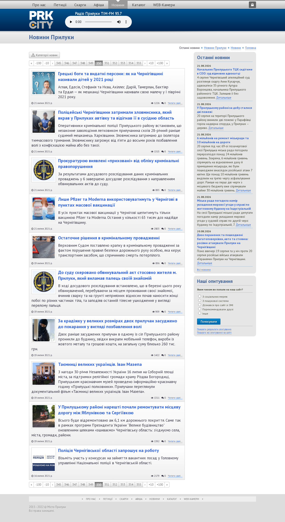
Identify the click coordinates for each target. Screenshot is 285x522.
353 (122, 63)
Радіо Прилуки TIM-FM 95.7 (98, 13)
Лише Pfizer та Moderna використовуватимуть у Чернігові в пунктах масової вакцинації (118, 202)
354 (130, 63)
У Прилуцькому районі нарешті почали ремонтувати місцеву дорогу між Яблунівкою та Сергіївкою (119, 410)
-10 (47, 63)
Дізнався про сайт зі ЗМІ (217, 305)
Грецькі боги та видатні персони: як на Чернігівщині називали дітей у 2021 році (110, 76)
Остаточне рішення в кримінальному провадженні (109, 238)
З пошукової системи (215, 300)
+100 (160, 63)
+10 (151, 63)
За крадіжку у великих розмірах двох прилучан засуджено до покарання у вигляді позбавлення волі (117, 323)
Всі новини (204, 269)
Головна (250, 48)
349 (90, 63)
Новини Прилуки (215, 48)
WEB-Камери (164, 4)
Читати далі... (175, 103)
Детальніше (223, 97)
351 (106, 63)
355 (138, 63)
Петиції (60, 4)
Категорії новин (46, 55)
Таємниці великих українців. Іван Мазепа (100, 364)
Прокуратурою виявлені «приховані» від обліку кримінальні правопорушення (118, 163)
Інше (205, 313)
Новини (118, 4)
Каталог (138, 4)
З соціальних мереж (215, 296)
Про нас (39, 4)
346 (66, 63)
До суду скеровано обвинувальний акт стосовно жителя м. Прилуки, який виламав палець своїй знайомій (117, 275)
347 (74, 63)
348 (82, 63)
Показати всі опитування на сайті (214, 332)
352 (114, 63)
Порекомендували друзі (217, 309)
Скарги (80, 4)
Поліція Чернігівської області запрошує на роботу (108, 450)
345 (58, 63)
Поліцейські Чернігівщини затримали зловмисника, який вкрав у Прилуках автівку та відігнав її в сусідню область (116, 115)
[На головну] (41, 20)
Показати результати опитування (214, 329)
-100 (38, 63)
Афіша (99, 4)
